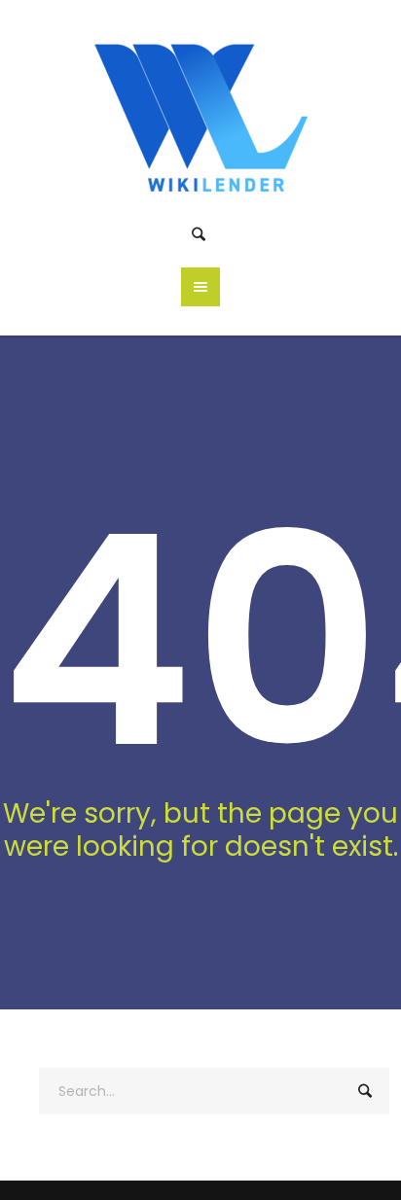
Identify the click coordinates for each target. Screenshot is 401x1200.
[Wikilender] (201, 113)
